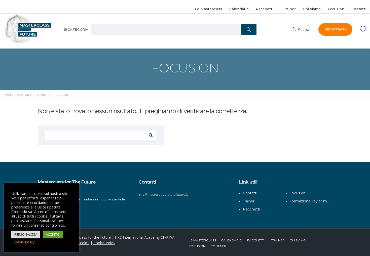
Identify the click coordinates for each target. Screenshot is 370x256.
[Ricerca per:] (101, 135)
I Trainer (288, 9)
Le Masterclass (208, 9)
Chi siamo (312, 9)
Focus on (336, 9)
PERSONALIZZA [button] (25, 234)
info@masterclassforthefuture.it (163, 194)
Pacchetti (264, 9)
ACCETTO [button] (53, 234)
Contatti (358, 9)
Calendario (239, 9)
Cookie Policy (104, 242)
